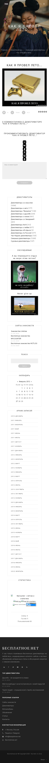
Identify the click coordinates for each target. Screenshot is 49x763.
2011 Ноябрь (16, 446)
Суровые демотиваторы (20, 241)
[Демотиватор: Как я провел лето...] (24, 87)
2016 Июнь (15, 545)
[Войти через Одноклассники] (24, 159)
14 (19, 395)
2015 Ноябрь (16, 532)
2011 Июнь (15, 433)
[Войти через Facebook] (24, 149)
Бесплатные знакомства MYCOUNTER (20, 337)
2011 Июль (15, 437)
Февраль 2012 (24, 381)
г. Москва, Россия (12, 730)
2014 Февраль (17, 511)
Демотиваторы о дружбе (21, 214)
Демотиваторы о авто (19, 208)
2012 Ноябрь (16, 468)
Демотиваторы (16, 50)
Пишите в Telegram (12, 733)
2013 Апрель (16, 481)
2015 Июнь (15, 528)
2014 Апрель (16, 519)
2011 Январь (16, 420)
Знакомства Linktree (19, 331)
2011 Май (15, 429)
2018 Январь (16, 562)
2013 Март (15, 476)
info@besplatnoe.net (13, 736)
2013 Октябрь (17, 493)
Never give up (24, 293)
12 (32, 391)
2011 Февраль (17, 424)
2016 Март (15, 537)
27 (17, 401)
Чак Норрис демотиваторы (21, 236)
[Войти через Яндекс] (24, 152)
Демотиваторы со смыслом (22, 203)
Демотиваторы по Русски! (21, 233)
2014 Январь (16, 506)
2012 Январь (16, 455)
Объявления (7, 712)
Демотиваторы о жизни (20, 216)
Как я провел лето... (24, 53)
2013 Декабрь (17, 502)
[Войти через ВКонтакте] (24, 145)
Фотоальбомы (7, 709)
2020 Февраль (17, 571)
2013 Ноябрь (16, 498)
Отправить (24, 183)
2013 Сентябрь (17, 489)
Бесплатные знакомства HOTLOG (24, 343)
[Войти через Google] (24, 155)
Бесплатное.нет (20, 648)
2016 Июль (15, 550)
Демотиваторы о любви (20, 227)
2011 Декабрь (17, 450)
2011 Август (16, 442)
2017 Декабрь (17, 558)
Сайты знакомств (9, 702)
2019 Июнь (15, 567)
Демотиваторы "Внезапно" (21, 211)
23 (25, 398)
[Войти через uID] (24, 142)
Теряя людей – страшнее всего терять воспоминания (23, 690)
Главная (4, 50)
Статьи (5, 716)
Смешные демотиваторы (35, 50)
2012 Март (15, 463)
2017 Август (16, 554)
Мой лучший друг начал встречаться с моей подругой (23, 684)
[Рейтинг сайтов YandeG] (19, 604)
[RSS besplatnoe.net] (26, 667)
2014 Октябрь (17, 524)
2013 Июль (15, 485)
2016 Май (15, 541)
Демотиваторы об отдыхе (21, 230)
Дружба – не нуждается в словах (15, 678)
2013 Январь (16, 472)
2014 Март (15, 515)
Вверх (43, 759)
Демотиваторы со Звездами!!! (22, 219)
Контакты (6, 719)
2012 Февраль (17, 459)
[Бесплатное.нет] (6, 4)
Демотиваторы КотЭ (19, 225)
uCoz (40, 754)
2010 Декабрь (17, 416)
